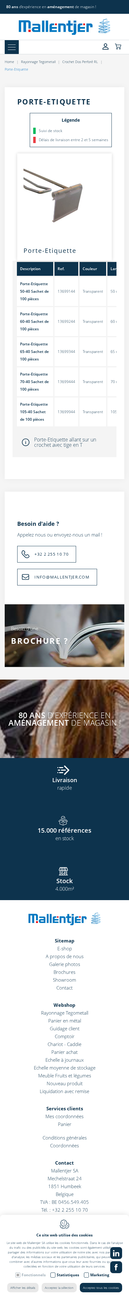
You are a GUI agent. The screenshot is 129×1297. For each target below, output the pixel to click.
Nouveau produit (65, 1083)
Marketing (99, 1275)
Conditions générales (65, 1137)
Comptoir (65, 1036)
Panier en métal (64, 1020)
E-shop (64, 948)
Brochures (64, 972)
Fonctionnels (34, 1275)
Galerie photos (64, 964)
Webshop (64, 1005)
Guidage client (65, 1028)
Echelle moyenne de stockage (64, 1068)
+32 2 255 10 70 (51, 554)
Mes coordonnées (64, 1116)
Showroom (64, 980)
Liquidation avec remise (64, 1091)
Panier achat (64, 1052)
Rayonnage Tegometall (38, 61)
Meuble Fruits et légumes (64, 1075)
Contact (64, 988)
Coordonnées (64, 1145)
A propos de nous (65, 956)
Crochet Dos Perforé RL (80, 61)
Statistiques (68, 1275)
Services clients (64, 1108)
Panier (64, 1124)
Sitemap (65, 940)
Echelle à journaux (64, 1060)
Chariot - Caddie (64, 1044)
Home (9, 61)
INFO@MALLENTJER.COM (62, 577)
